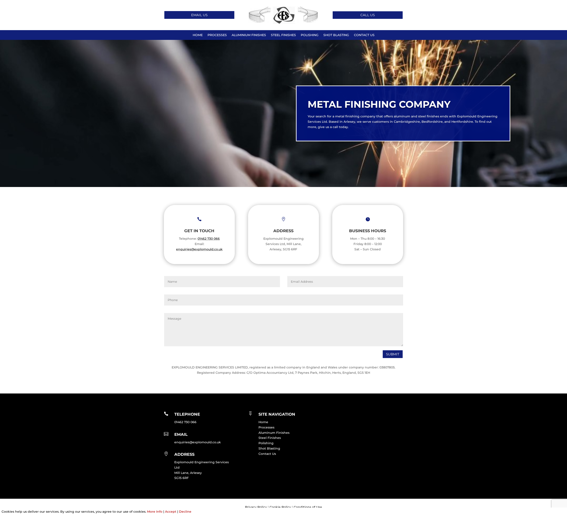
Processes (217, 35)
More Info (154, 512)
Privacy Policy (256, 507)
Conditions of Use (308, 507)
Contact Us (267, 454)
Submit (392, 354)
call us (367, 15)
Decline (185, 512)
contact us (364, 35)
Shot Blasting (269, 448)
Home (198, 35)
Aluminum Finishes (273, 433)
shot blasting (336, 35)
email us (199, 15)
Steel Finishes (269, 438)
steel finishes (283, 35)
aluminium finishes (249, 35)
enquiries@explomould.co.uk (199, 249)
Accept (170, 512)
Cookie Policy (280, 507)
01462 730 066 (209, 239)
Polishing (266, 443)
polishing (309, 35)
